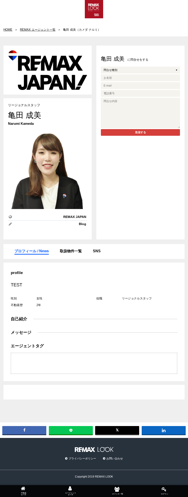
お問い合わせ (114, 458)
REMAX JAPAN (74, 217)
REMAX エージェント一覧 (37, 29)
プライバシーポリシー (82, 458)
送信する (140, 132)
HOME (7, 29)
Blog (82, 224)
